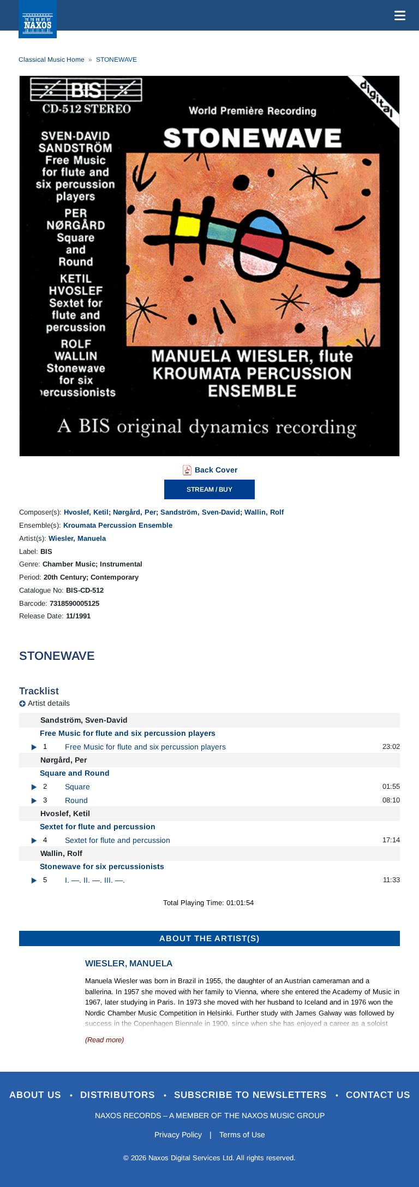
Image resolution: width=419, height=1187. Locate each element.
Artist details (49, 703)
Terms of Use (242, 1134)
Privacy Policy (178, 1134)
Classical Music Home (52, 59)
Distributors (119, 1095)
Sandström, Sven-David (200, 512)
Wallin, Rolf (264, 512)
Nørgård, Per (134, 512)
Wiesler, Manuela (77, 538)
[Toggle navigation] (397, 15)
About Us (36, 1095)
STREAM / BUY (209, 489)
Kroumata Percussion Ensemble (117, 525)
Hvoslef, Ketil (86, 512)
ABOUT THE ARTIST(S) (209, 938)
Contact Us (378, 1095)
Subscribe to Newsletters (252, 1095)
